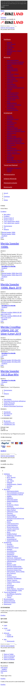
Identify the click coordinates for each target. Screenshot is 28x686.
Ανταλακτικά (8, 113)
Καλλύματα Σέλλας (12, 69)
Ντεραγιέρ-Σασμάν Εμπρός (15, 140)
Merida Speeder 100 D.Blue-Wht (10, 372)
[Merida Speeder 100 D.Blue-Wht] (11, 361)
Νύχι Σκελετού (11, 145)
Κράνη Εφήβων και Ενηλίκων (15, 77)
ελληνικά (6, 633)
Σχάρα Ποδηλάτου (12, 94)
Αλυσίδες (9, 116)
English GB (10, 636)
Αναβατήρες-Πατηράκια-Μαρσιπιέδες (14, 105)
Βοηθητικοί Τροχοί (13, 119)
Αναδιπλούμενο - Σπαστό (14, 51)
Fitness (9, 54)
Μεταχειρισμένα (9, 174)
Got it (2, 7)
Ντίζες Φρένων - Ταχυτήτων (15, 160)
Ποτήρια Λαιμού (11, 148)
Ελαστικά (9, 170)
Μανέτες (9, 135)
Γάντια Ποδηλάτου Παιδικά (15, 64)
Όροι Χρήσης (8, 399)
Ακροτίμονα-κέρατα (13, 60)
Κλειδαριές (10, 76)
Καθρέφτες (10, 67)
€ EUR (5, 628)
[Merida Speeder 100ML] (8, 233)
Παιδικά (9, 42)
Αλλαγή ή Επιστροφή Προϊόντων (13, 406)
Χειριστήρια (10, 157)
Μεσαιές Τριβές (11, 136)
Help (5, 639)
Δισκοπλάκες (11, 124)
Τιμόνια (9, 155)
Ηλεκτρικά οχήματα (10, 183)
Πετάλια (9, 147)
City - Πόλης (10, 47)
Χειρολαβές (10, 159)
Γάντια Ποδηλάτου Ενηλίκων (15, 62)
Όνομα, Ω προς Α (9, 219)
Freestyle (9, 49)
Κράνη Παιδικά (11, 79)
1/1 (5, 228)
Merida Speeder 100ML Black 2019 (11, 286)
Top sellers (7, 415)
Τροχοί (9, 171)
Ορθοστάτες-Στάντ (12, 81)
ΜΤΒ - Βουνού (11, 44)
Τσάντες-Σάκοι (11, 100)
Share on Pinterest (9, 659)
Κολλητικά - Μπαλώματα (14, 129)
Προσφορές (7, 412)
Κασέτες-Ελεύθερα (12, 128)
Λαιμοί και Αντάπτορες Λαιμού (16, 131)
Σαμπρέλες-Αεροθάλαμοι (14, 150)
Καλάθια (9, 65)
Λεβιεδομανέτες (11, 133)
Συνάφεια (3, 211)
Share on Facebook (9, 656)
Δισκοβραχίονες (12, 123)
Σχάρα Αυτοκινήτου (13, 93)
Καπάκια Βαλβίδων (12, 70)
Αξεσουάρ (7, 57)
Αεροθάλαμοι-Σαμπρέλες (14, 168)
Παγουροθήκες (11, 84)
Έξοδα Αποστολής (9, 404)
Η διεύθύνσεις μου (9, 424)
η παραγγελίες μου (9, 423)
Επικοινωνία (8, 187)
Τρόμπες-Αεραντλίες (13, 98)
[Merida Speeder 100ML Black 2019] (11, 274)
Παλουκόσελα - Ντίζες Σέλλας (15, 143)
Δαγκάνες (9, 121)
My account (7, 421)
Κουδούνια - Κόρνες (13, 74)
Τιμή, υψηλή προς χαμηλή (11, 223)
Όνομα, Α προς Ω (9, 218)
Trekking (9, 46)
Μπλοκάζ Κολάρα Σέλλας (14, 138)
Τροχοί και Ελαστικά (11, 165)
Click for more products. (8, 28)
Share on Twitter (9, 654)
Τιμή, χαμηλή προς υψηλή (11, 221)
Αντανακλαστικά (11, 108)
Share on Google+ (9, 657)
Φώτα (8, 101)
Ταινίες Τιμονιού (12, 152)
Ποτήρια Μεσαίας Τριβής (14, 162)
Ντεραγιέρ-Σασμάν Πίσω (14, 141)
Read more (5, 5)
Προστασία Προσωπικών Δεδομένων (15, 401)
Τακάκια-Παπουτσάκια (13, 153)
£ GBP (8, 630)
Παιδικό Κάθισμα (12, 86)
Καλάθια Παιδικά (12, 103)
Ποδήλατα (7, 39)
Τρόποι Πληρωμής (9, 403)
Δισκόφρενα (10, 126)
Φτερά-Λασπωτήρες (13, 96)
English (9, 635)
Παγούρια (10, 82)
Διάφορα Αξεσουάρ (12, 110)
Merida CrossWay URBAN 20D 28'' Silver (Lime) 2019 (11, 330)
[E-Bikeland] (12, 16)
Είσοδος (3, 615)
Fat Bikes (9, 53)
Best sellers (7, 214)
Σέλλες (9, 91)
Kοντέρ (9, 72)
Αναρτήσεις (10, 117)
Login (5, 625)
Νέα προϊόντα (8, 413)
